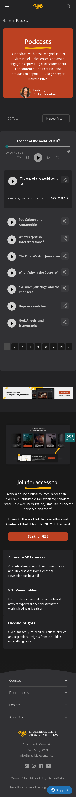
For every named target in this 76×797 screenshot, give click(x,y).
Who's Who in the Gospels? (38, 272)
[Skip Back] (19, 157)
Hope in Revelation (33, 306)
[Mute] (68, 151)
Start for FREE (38, 536)
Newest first (54, 118)
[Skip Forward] (57, 157)
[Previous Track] (27, 157)
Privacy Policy (38, 778)
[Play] (38, 157)
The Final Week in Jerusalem (39, 256)
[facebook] (41, 766)
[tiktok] (27, 766)
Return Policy (57, 778)
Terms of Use (19, 778)
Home (7, 20)
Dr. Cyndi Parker (44, 94)
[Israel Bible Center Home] (38, 6)
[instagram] (34, 766)
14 (61, 347)
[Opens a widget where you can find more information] (59, 790)
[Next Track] (48, 157)
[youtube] (48, 766)
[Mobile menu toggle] (7, 6)
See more (58, 198)
